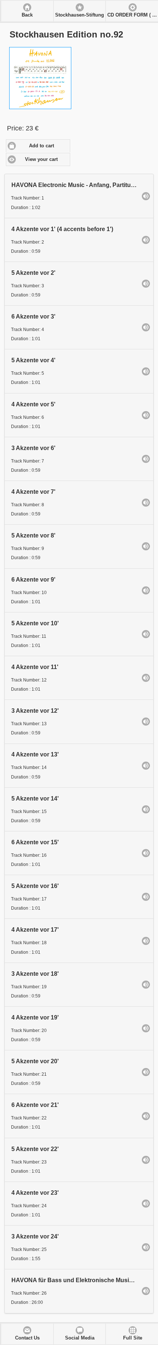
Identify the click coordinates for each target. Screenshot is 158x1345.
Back (27, 15)
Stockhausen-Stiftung (79, 15)
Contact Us (27, 1338)
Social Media (79, 1338)
